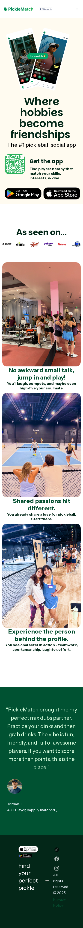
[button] (77, 9)
